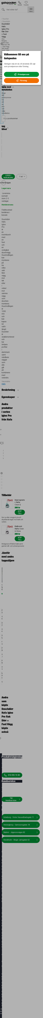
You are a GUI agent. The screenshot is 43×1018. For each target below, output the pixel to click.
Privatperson (23, 74)
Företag (23, 81)
